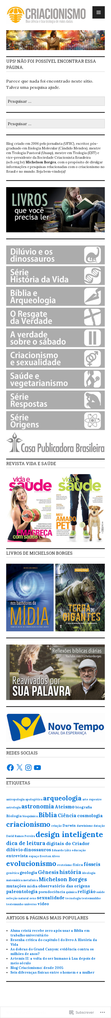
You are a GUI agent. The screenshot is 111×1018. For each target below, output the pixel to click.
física (78, 864)
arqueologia (62, 798)
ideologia (88, 873)
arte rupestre (92, 799)
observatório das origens (64, 885)
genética (12, 873)
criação (56, 826)
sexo (32, 898)
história (70, 872)
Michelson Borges (63, 879)
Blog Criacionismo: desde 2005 (36, 968)
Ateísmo (65, 807)
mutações (16, 885)
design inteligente (69, 834)
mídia (32, 886)
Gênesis (48, 872)
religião (86, 891)
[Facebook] (10, 768)
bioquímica (30, 816)
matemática (14, 880)
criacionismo (28, 824)
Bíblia (47, 815)
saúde (100, 892)
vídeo (43, 903)
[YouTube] (37, 768)
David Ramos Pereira (20, 836)
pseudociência (51, 891)
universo (30, 904)
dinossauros (37, 850)
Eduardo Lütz (61, 850)
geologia (28, 872)
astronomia (37, 806)
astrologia (13, 807)
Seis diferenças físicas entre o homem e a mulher (52, 972)
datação (99, 826)
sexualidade (51, 898)
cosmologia (90, 815)
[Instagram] (28, 768)
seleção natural (17, 898)
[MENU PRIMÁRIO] (98, 12)
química (71, 892)
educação (79, 850)
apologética (33, 799)
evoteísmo (64, 865)
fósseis (92, 864)
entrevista (17, 855)
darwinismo (85, 826)
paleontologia (22, 891)
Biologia (14, 816)
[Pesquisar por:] (55, 101)
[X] (19, 768)
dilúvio (14, 850)
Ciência (67, 815)
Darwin (69, 825)
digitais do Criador (68, 843)
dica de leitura (25, 843)
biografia (83, 807)
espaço (34, 856)
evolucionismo (31, 863)
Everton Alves (50, 856)
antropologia (15, 799)
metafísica (30, 880)
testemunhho (91, 898)
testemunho (14, 904)
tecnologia (73, 898)
